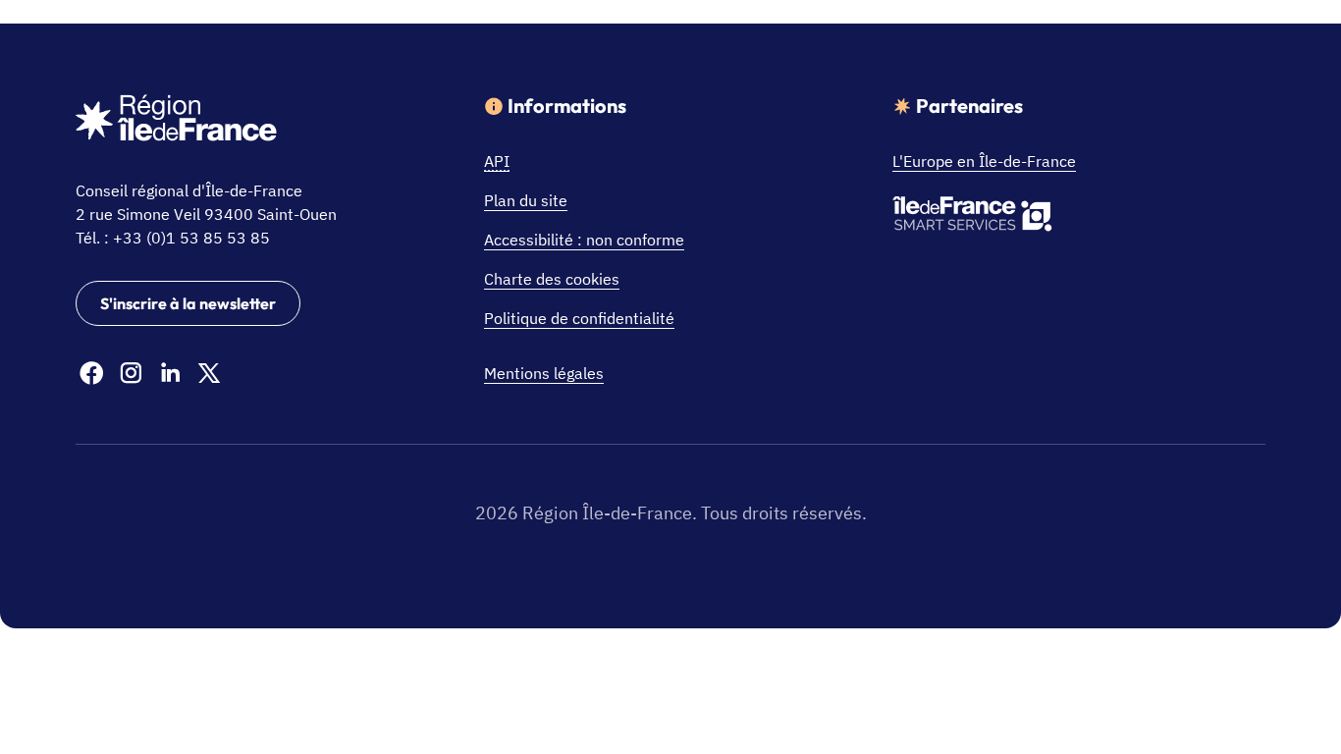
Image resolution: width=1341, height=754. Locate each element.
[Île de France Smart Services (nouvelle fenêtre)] (972, 217)
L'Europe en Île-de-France (984, 161)
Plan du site (525, 200)
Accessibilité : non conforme (584, 239)
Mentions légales (544, 373)
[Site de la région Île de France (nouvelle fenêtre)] (176, 120)
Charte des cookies (551, 279)
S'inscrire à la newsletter (188, 303)
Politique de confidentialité (579, 318)
